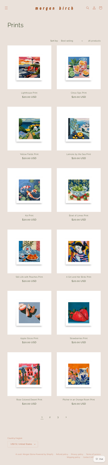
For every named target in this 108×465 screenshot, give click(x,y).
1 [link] (42, 417)
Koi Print (29, 215)
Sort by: (54, 41)
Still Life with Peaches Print (29, 277)
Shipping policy (73, 457)
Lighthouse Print (29, 93)
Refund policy (62, 454)
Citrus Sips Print (79, 93)
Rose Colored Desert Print (29, 400)
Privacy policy (77, 454)
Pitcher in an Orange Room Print (79, 400)
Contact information (92, 457)
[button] (6, 8)
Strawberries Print (79, 338)
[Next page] (66, 417)
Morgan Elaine (29, 454)
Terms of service (93, 454)
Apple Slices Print (29, 338)
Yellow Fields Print (29, 154)
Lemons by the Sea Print (79, 154)
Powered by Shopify (44, 454)
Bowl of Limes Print (78, 215)
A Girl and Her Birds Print (78, 277)
